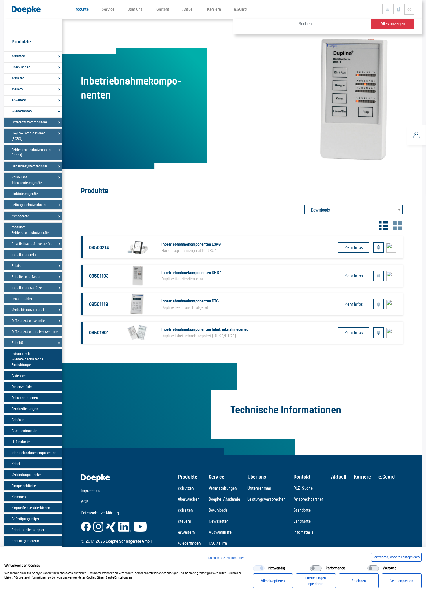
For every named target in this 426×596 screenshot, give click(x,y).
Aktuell (338, 477)
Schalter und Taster (26, 276)
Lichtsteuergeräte (25, 193)
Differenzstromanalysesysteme (34, 331)
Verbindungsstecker (27, 474)
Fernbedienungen (25, 408)
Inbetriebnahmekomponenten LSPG (191, 244)
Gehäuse (18, 419)
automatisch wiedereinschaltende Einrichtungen (27, 359)
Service (216, 477)
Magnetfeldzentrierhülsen (31, 507)
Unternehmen (259, 488)
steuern (17, 89)
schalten (18, 78)
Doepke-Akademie (224, 499)
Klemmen (19, 496)
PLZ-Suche (303, 488)
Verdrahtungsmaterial (28, 309)
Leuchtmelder (22, 298)
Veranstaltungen (223, 488)
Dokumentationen (25, 397)
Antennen (19, 375)
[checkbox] (259, 568)
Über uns (256, 477)
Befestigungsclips (25, 518)
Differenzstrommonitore (29, 122)
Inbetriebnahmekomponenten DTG (190, 301)
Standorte (302, 510)
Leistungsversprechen (266, 499)
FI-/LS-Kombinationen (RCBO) (29, 136)
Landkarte (302, 521)
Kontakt (302, 477)
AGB (84, 501)
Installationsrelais (25, 254)
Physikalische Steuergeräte (32, 243)
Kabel (16, 463)
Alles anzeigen (393, 23)
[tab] (383, 225)
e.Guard (386, 477)
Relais (16, 265)
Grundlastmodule (24, 430)
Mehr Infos (353, 247)
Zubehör (18, 342)
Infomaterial (304, 532)
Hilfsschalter (21, 441)
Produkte (187, 477)
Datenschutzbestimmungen (226, 558)
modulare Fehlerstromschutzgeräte (30, 230)
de (409, 9)
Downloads (218, 510)
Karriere (362, 477)
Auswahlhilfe (220, 532)
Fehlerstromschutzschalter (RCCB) (32, 152)
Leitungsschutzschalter (29, 204)
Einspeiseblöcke (24, 485)
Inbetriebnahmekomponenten (34, 452)
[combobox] (353, 209)
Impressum (90, 490)
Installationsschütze (27, 287)
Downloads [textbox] (320, 210)
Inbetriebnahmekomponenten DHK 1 (191, 272)
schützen (18, 56)
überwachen (21, 67)
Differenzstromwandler (29, 320)
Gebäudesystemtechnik (29, 166)
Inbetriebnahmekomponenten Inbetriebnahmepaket (204, 329)
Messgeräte (20, 216)
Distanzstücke (22, 386)
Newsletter (218, 521)
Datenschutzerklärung (100, 512)
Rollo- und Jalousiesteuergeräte (27, 180)
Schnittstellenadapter (28, 529)
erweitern (19, 100)
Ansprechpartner (308, 499)
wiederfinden (22, 111)
